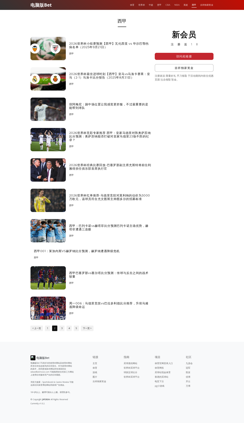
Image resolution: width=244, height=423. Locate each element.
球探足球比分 (130, 372)
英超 (186, 5)
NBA (177, 5)
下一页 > (87, 328)
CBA (167, 5)
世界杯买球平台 (132, 367)
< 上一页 (36, 328)
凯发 (188, 372)
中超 (151, 5)
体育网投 (159, 367)
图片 (95, 376)
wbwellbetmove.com (39, 371)
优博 (188, 376)
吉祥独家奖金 (206, 5)
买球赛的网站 (130, 363)
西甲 (194, 5)
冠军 (188, 367)
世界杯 (141, 5)
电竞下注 (159, 381)
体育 (132, 5)
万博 (188, 385)
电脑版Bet (41, 5)
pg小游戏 (159, 385)
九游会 (189, 363)
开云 (188, 381)
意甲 (159, 5)
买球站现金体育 (163, 372)
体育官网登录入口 (164, 363)
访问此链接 (184, 56)
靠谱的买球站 (161, 376)
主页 (95, 363)
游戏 (95, 372)
